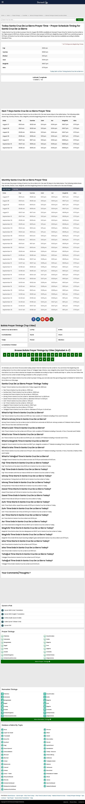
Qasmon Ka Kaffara (10, 789)
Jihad (5, 761)
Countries (24, 15)
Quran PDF (7, 625)
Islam (8, 15)
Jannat (6, 767)
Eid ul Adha (49, 739)
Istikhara (49, 758)
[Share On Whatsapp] (51, 319)
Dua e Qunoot (8, 748)
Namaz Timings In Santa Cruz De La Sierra (56, 15)
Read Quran (11, 795)
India (48, 639)
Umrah (48, 742)
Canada (48, 651)
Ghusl (48, 776)
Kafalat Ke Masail (9, 783)
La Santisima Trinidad (9, 345)
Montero (61, 340)
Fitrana (48, 729)
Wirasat (6, 754)
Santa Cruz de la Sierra (9, 330)
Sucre (32, 335)
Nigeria (48, 642)
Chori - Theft (8, 773)
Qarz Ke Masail (50, 783)
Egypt (5, 645)
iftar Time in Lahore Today (43, 795)
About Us (66, 802)
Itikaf (48, 732)
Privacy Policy (73, 802)
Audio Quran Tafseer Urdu (12, 622)
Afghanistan (50, 658)
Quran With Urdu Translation (13, 610)
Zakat (48, 736)
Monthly (15, 189)
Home (2, 15)
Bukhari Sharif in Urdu (58, 795)
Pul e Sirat (49, 770)
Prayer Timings (16, 15)
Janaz (48, 780)
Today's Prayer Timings (73, 795)
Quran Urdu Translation (22, 798)
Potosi (32, 340)
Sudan (6, 651)
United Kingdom (8, 655)
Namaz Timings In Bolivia (36, 15)
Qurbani (6, 742)
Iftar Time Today (29, 795)
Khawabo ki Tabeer (52, 773)
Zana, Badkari (8, 751)
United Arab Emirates (10, 658)
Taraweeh (7, 736)
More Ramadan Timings (42, 719)
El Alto (60, 330)
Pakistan (6, 636)
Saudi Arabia (50, 636)
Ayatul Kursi (49, 745)
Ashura (48, 764)
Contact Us (81, 802)
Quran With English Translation (14, 614)
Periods (6, 780)
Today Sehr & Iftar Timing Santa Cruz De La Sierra (66, 71)
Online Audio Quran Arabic (12, 618)
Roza (5, 729)
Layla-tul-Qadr (8, 732)
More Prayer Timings (42, 661)
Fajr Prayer (10, 798)
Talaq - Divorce (51, 751)
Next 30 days (6, 189)
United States (50, 655)
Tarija (4, 340)
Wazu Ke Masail (8, 776)
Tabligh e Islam (50, 761)
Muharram (7, 764)
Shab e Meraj (50, 754)
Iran (47, 645)
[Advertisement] (42, 9)
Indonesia (7, 639)
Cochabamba (6, 335)
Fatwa (6, 770)
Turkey (6, 648)
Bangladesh (7, 642)
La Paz (32, 330)
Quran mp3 (19, 795)
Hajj (5, 745)
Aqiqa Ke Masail (51, 786)
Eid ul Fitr (6, 739)
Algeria (48, 648)
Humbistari (49, 748)
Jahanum (49, 767)
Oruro (60, 335)
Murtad (6, 758)
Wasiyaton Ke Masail (10, 786)
